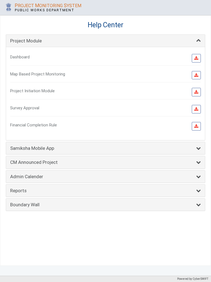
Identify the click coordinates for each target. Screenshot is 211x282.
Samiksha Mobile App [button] (32, 148)
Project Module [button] (26, 41)
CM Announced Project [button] (34, 162)
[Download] (196, 58)
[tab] (105, 41)
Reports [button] (18, 191)
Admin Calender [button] (26, 176)
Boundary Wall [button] (25, 205)
